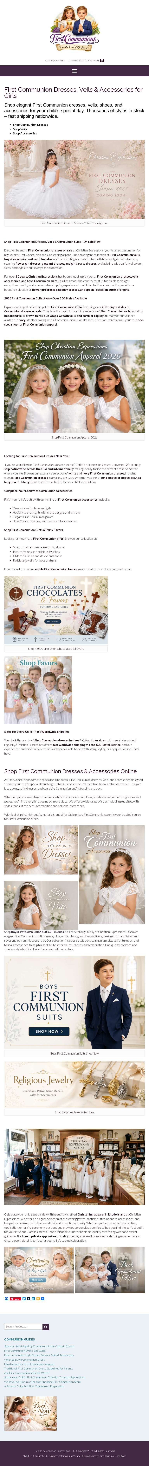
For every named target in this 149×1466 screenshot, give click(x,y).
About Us (28, 1456)
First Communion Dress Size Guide (25, 1350)
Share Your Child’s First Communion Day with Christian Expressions (44, 1377)
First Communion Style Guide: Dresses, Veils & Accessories (39, 1355)
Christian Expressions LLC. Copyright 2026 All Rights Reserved (80, 1450)
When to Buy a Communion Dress (24, 1359)
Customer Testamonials (59, 1456)
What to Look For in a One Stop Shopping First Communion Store (42, 1381)
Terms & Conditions (115, 1456)
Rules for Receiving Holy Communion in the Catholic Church (39, 1346)
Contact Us (39, 1456)
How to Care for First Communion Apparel (29, 1364)
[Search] (45, 1327)
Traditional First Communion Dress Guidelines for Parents (38, 1368)
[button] (74, 70)
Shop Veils (20, 129)
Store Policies (97, 1456)
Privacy (76, 1456)
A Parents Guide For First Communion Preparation (34, 1386)
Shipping (85, 1456)
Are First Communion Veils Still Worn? (26, 1373)
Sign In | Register (55, 60)
